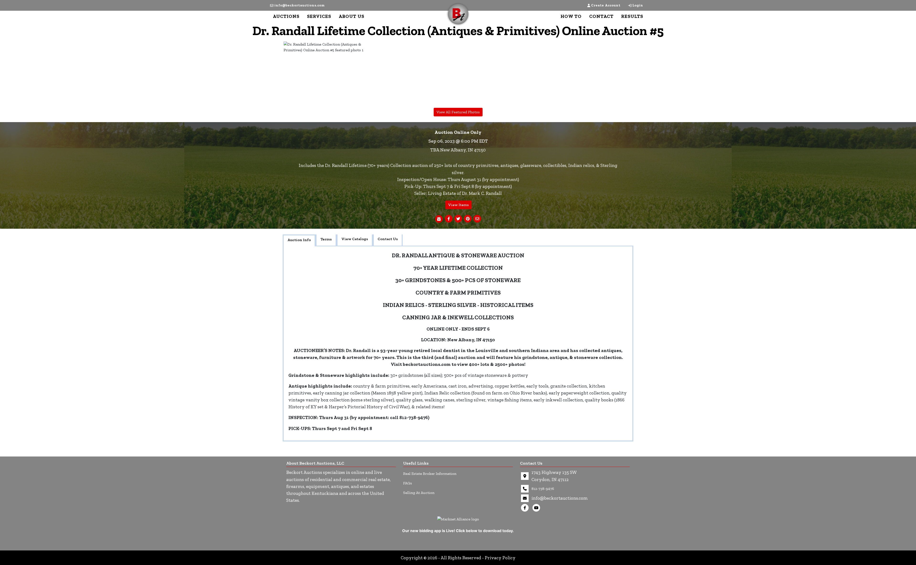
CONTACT (601, 16)
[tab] (299, 240)
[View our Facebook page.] (525, 508)
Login (637, 5)
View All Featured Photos (458, 112)
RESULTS (632, 16)
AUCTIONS (286, 16)
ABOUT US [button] (351, 16)
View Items (458, 204)
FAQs (407, 483)
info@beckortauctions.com (299, 5)
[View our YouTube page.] (537, 508)
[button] (448, 219)
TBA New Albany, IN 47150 (458, 150)
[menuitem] (326, 73)
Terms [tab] (326, 239)
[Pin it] (468, 219)
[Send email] (477, 219)
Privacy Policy (500, 557)
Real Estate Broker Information (429, 473)
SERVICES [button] (319, 16)
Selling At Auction (418, 492)
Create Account (605, 5)
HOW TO (571, 16)
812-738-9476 (542, 488)
